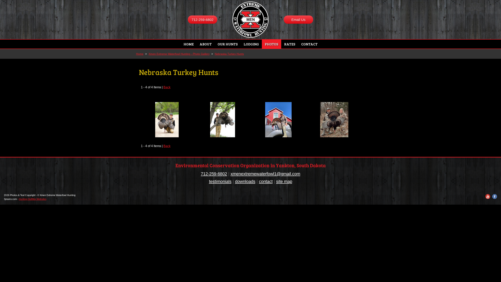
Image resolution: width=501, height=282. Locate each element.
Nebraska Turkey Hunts (229, 53)
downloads (245, 181)
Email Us (298, 20)
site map (284, 181)
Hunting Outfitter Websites (32, 199)
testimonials (220, 181)
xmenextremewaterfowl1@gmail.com (265, 173)
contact (266, 181)
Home (139, 53)
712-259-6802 (203, 20)
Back (166, 87)
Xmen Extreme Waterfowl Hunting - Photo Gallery (179, 53)
